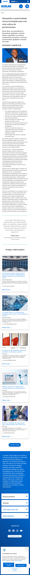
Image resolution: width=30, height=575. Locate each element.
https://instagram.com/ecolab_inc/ (17, 530)
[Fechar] (27, 548)
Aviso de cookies (18, 560)
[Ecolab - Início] (6, 6)
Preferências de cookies (14, 536)
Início (2, 12)
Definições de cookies (14, 569)
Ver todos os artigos (14, 444)
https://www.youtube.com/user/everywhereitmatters (21, 530)
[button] (21, 6)
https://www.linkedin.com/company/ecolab (9, 530)
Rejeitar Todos (20, 565)
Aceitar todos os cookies (9, 565)
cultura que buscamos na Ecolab (15, 74)
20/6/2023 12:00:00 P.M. (11, 45)
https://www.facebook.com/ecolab (13, 530)
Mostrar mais (6, 289)
